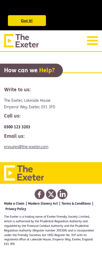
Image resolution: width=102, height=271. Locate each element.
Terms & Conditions (76, 203)
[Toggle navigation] (92, 40)
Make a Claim (14, 203)
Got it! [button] (27, 20)
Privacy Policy (15, 209)
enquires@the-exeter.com (26, 147)
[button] (9, 8)
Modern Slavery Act (43, 203)
